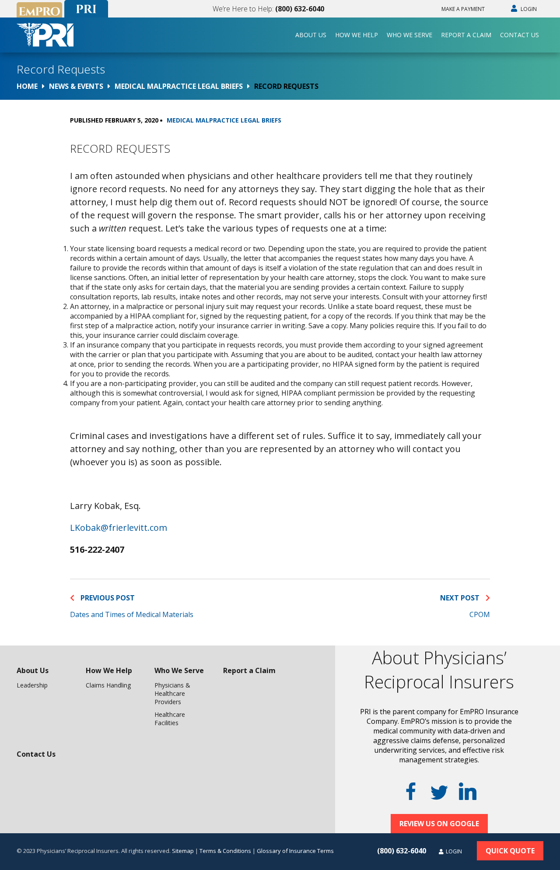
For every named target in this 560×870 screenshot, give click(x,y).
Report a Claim (466, 35)
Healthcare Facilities (169, 718)
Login (528, 9)
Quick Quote (510, 851)
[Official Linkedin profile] (467, 791)
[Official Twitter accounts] (439, 792)
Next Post (460, 598)
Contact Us (519, 35)
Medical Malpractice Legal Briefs (224, 120)
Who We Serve (409, 35)
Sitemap (183, 851)
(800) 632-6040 (299, 9)
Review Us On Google (439, 823)
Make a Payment (463, 9)
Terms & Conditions (225, 851)
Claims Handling (108, 685)
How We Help (356, 35)
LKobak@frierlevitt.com (118, 527)
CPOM (479, 614)
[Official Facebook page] (410, 791)
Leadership (32, 685)
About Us (310, 35)
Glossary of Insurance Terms (295, 851)
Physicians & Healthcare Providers (172, 693)
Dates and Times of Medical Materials (131, 614)
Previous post (107, 598)
